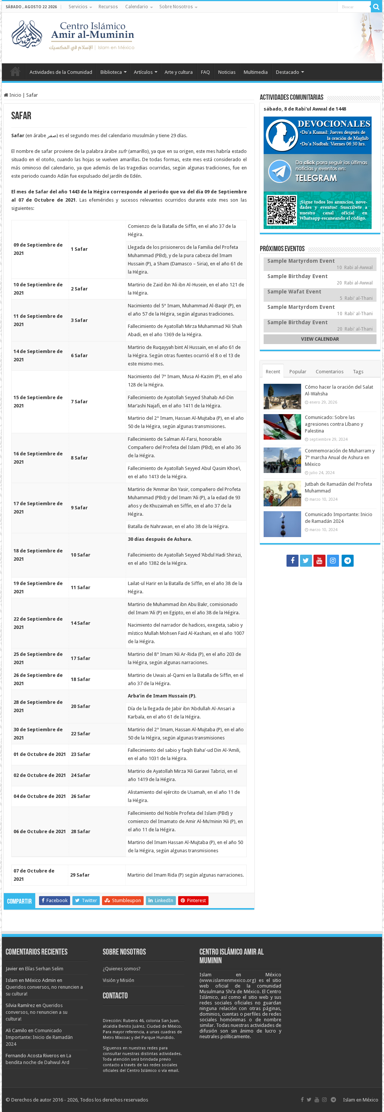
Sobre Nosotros (176, 6)
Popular (298, 371)
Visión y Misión (118, 980)
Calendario (136, 6)
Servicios (78, 6)
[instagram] (333, 561)
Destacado (287, 72)
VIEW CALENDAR (320, 339)
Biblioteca (111, 72)
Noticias (227, 72)
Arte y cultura (179, 72)
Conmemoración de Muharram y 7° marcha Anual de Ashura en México (340, 457)
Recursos (108, 6)
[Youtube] (320, 561)
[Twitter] (306, 561)
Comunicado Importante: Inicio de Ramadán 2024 (39, 1037)
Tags (358, 371)
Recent (273, 371)
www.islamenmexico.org (228, 980)
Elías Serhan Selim (44, 968)
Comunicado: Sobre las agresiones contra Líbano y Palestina (334, 424)
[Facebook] (292, 561)
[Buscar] (376, 6)
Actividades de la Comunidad (61, 72)
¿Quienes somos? (122, 968)
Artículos (143, 72)
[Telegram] (348, 561)
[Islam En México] (75, 34)
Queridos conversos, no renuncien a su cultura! (37, 1012)
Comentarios (330, 371)
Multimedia (256, 72)
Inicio (15, 71)
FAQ (205, 72)
